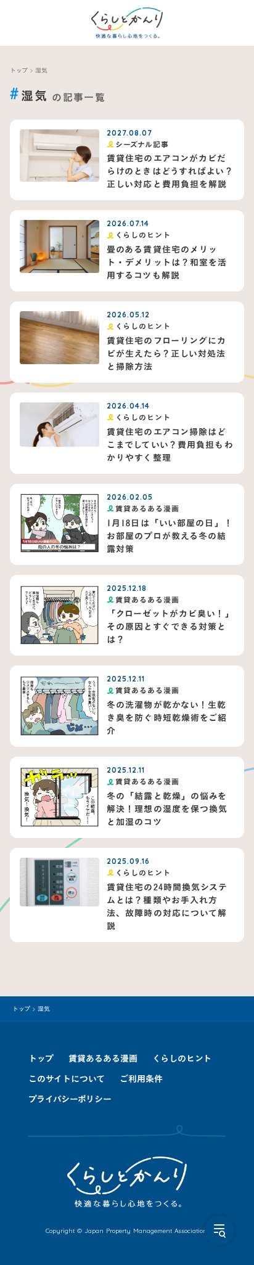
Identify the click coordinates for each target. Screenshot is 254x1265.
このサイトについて (66, 1078)
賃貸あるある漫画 (102, 1058)
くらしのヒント (181, 1058)
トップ (19, 71)
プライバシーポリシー (70, 1098)
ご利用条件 (141, 1078)
